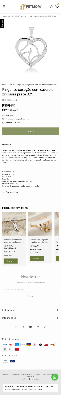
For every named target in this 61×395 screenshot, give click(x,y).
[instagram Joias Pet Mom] (16, 327)
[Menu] (4, 7)
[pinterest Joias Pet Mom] (45, 327)
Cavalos (12, 84)
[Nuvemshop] (30, 379)
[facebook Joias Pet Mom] (23, 327)
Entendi (38, 389)
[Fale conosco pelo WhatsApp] (54, 377)
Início (4, 84)
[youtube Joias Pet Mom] (30, 327)
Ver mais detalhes (12, 123)
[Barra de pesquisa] (51, 7)
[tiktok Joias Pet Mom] (38, 327)
